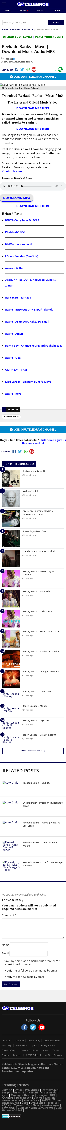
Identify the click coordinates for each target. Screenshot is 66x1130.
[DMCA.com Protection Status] (33, 1116)
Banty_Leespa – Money (34, 705)
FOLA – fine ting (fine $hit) (21, 256)
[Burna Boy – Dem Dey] (11, 538)
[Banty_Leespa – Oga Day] (11, 725)
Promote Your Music (30, 1050)
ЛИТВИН (32, 1092)
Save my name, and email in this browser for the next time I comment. (31, 962)
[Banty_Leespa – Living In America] (11, 679)
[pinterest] (34, 69)
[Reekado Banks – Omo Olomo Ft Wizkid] (11, 847)
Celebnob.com (12, 171)
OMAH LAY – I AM (16, 369)
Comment (9, 915)
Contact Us (19, 1040)
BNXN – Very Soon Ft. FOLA (22, 220)
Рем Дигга (32, 1090)
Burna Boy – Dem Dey (34, 531)
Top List (56, 1050)
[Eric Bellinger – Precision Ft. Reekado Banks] (11, 807)
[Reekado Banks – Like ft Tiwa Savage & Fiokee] (11, 867)
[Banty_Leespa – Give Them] (11, 696)
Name (5, 945)
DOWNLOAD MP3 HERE (33, 108)
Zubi (59, 1108)
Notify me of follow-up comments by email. (31, 970)
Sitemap (5, 1055)
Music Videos (22, 1045)
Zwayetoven (23, 1097)
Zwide (18, 1090)
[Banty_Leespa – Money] (11, 710)
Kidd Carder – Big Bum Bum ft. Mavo (28, 381)
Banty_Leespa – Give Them (36, 691)
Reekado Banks (11, 416)
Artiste (41, 11)
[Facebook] (16, 69)
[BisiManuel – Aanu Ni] (11, 478)
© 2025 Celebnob (33, 1055)
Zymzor (19, 1105)
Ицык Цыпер (10, 1103)
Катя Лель (8, 1108)
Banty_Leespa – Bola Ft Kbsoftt (39, 734)
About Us (6, 1040)
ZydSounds (38, 1103)
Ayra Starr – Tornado (18, 297)
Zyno (5, 1095)
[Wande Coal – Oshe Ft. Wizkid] (11, 558)
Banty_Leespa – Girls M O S (37, 611)
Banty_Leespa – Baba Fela (36, 591)
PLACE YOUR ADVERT (49, 37)
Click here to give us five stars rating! (44, 441)
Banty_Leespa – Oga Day (35, 720)
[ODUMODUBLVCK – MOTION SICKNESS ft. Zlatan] (11, 518)
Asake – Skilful (14, 268)
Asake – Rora (13, 393)
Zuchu (38, 1097)
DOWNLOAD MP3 (16, 197)
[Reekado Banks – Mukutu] (11, 787)
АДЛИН (7, 1105)
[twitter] (33, 1027)
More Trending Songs (32, 750)
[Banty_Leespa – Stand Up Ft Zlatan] (11, 639)
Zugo (25, 1103)
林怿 (52, 1095)
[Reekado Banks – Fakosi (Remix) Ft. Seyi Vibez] (11, 827)
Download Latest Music (21, 29)
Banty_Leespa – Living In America (40, 671)
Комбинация (50, 1105)
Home (8, 11)
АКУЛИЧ (7, 1097)
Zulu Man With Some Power (35, 1108)
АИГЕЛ (46, 1100)
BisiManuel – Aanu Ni (19, 244)
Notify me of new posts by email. (25, 977)
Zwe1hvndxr (50, 1090)
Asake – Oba (13, 357)
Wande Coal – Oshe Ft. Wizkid (38, 551)
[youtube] (41, 1027)
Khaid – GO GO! (15, 232)
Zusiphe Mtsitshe (13, 1092)
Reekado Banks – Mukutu (36, 782)
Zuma (57, 1100)
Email (5, 953)
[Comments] (60, 69)
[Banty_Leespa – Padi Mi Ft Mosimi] (11, 659)
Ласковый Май (12, 1110)
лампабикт (31, 1100)
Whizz (9, 58)
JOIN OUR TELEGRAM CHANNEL (34, 76)
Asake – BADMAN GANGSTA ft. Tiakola (29, 309)
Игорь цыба (49, 1092)
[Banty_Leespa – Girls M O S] (11, 618)
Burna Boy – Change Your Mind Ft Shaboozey (33, 345)
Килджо (42, 1095)
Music (23, 11)
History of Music (48, 1045)
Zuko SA (7, 1090)
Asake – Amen (14, 333)
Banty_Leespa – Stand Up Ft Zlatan (41, 631)
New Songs (7, 1045)
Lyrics (34, 1045)
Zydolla (52, 1103)
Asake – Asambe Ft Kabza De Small (27, 321)
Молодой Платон (22, 1095)
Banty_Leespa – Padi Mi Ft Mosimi (40, 651)
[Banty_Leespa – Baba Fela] (11, 598)
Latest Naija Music (52, 1040)
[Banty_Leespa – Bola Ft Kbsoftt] (11, 739)
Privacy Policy (34, 1040)
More (58, 11)
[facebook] (24, 1027)
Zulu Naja (32, 1105)
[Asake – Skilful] (11, 498)
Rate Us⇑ (17, 1055)
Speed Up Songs (9, 1050)
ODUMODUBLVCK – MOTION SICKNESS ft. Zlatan (37, 513)
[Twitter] (22, 69)
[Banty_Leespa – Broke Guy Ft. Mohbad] (11, 578)
